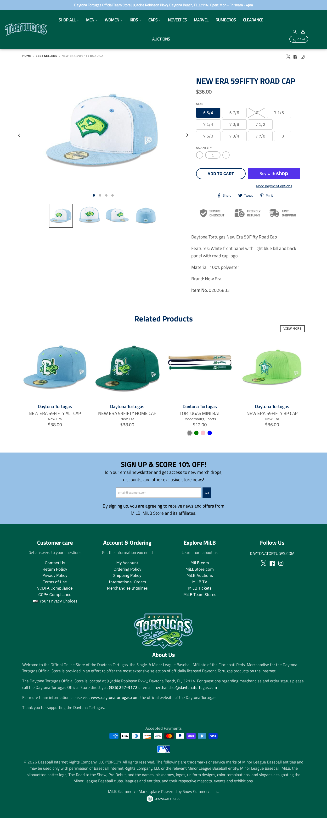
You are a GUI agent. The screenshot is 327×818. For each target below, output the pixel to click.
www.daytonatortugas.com (114, 697)
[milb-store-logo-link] (163, 751)
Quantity (204, 148)
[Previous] (19, 135)
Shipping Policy (127, 575)
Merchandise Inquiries (127, 588)
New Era (55, 418)
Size (199, 104)
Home (26, 56)
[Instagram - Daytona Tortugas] (302, 56)
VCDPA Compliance (55, 588)
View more (292, 328)
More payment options (274, 185)
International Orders (127, 582)
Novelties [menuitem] (177, 20)
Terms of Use (55, 582)
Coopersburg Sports (200, 418)
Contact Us (55, 562)
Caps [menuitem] (153, 20)
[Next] (187, 135)
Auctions (161, 39)
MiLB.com (200, 562)
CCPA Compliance (54, 594)
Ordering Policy (127, 569)
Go (207, 492)
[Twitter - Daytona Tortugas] (288, 56)
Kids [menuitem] (134, 20)
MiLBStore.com (200, 569)
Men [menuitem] (90, 20)
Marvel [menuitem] (201, 20)
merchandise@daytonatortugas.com (185, 687)
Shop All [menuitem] (67, 20)
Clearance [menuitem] (253, 20)
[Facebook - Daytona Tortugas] (295, 56)
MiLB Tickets (199, 588)
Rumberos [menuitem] (226, 20)
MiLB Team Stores (199, 594)
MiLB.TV (199, 582)
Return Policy (55, 569)
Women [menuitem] (112, 20)
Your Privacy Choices (58, 601)
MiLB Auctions (199, 575)
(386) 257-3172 (123, 687)
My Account (127, 562)
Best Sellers (46, 56)
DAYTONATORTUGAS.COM (272, 553)
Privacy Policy (54, 575)
